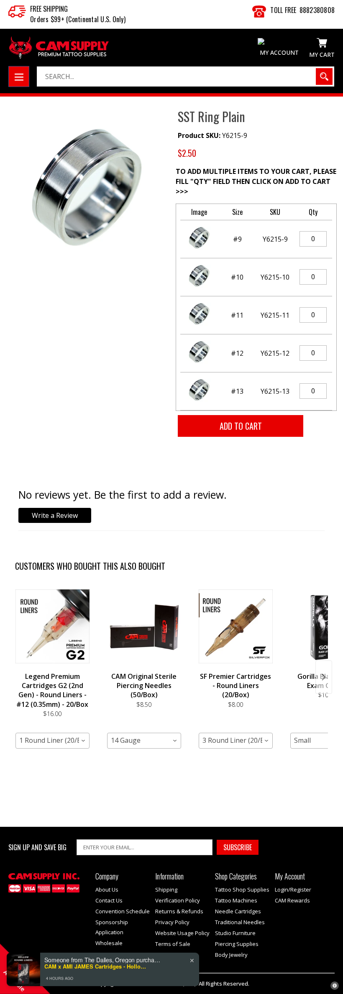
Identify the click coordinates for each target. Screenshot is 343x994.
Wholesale (109, 943)
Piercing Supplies (237, 944)
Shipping (166, 889)
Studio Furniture (235, 933)
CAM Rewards (292, 900)
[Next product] (323, 677)
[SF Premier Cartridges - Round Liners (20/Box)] (236, 626)
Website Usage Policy (182, 933)
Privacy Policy (172, 922)
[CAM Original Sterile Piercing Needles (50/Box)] (144, 626)
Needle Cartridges (238, 911)
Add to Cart (52, 761)
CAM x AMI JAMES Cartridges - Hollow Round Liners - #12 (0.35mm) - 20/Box (96, 961)
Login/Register (293, 889)
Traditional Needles (240, 922)
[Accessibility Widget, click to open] (334, 985)
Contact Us (109, 900)
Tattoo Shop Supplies (242, 889)
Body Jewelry (231, 954)
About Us (106, 889)
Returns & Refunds (179, 911)
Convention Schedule (122, 911)
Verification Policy (177, 900)
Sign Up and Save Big (37, 847)
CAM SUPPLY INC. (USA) (167, 983)
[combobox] (52, 741)
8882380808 (317, 10)
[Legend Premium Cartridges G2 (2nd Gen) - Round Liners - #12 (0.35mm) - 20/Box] (52, 626)
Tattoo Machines (236, 900)
